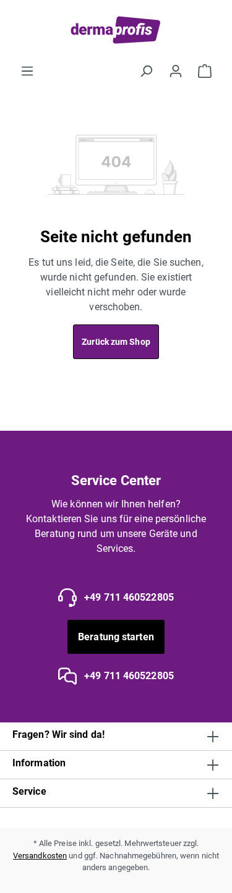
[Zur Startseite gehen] (116, 30)
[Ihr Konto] (176, 71)
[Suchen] (146, 71)
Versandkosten (40, 855)
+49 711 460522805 (128, 597)
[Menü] (27, 71)
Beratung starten (116, 637)
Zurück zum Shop (116, 342)
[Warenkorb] (205, 71)
